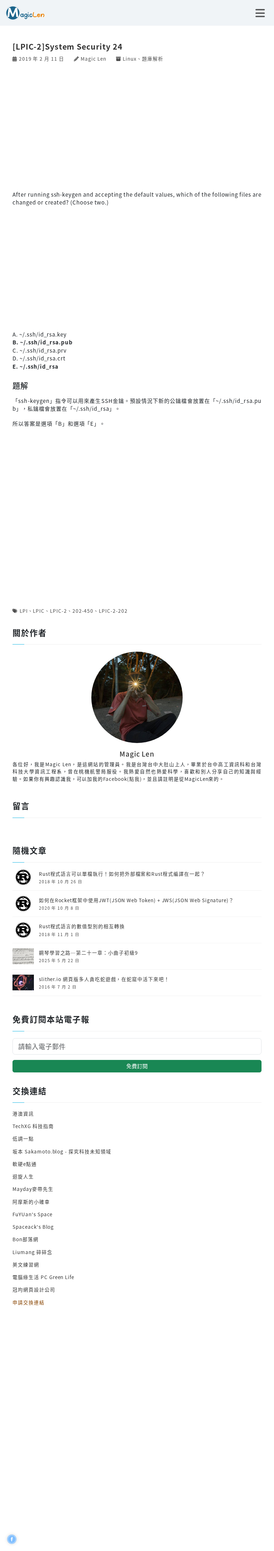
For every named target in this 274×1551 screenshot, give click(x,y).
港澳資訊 (23, 1113)
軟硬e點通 (24, 1163)
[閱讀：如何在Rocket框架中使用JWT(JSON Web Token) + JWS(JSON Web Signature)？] (23, 902)
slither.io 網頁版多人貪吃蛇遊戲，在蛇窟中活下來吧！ (104, 978)
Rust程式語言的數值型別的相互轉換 (82, 926)
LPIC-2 (58, 610)
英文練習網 (25, 1264)
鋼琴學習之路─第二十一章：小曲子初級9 (88, 952)
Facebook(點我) (122, 778)
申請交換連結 (28, 1302)
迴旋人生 (23, 1176)
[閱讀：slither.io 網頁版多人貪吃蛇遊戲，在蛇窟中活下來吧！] (23, 981)
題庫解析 (152, 58)
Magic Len (93, 58)
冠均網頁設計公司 (33, 1289)
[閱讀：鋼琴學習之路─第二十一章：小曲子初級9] (23, 955)
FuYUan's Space (32, 1214)
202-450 (83, 610)
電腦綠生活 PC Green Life (43, 1276)
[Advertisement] (137, 126)
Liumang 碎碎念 (32, 1252)
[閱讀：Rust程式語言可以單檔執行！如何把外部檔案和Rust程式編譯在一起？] (23, 876)
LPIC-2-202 (113, 610)
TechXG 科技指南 (33, 1126)
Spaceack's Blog (33, 1226)
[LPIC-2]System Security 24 (67, 46)
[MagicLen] (22, 12)
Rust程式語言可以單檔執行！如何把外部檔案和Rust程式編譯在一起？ (122, 873)
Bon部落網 (25, 1239)
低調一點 (23, 1138)
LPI (24, 610)
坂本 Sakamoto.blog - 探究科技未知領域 (61, 1151)
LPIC (39, 610)
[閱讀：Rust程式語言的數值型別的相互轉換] (23, 929)
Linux (130, 58)
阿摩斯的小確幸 (31, 1201)
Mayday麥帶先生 (32, 1188)
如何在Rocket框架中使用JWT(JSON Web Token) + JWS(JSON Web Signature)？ (136, 900)
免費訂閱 (137, 1066)
